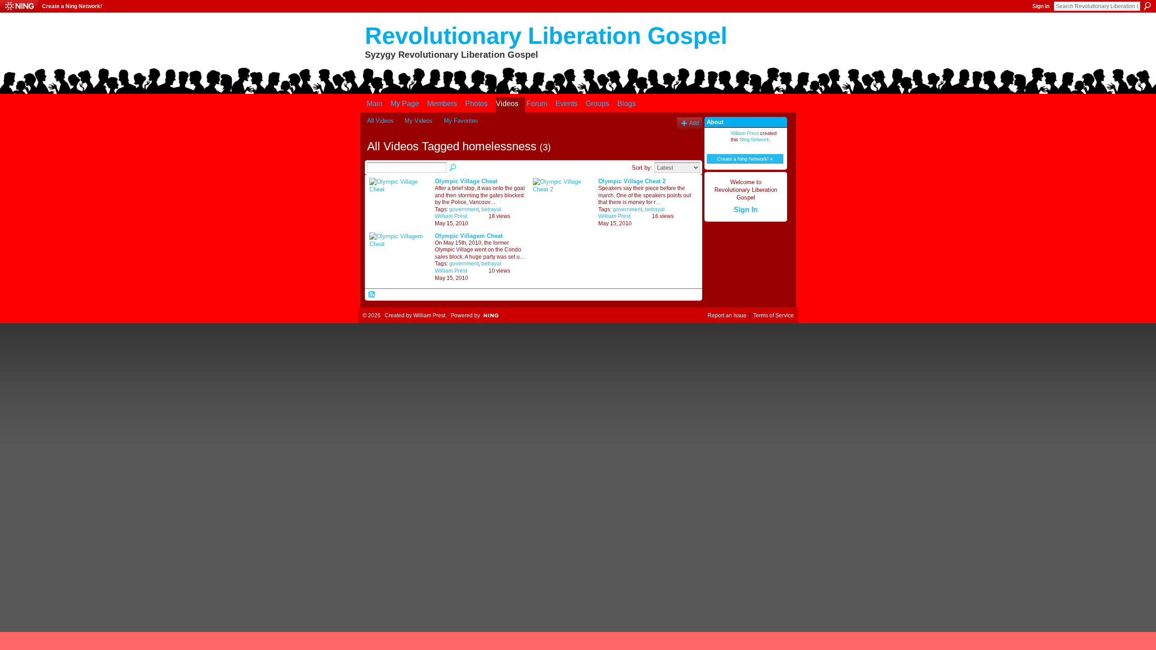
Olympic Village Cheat (466, 181)
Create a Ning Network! (72, 6)
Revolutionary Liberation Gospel (546, 36)
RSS (372, 295)
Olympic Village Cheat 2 (632, 181)
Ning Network (754, 139)
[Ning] (19, 6)
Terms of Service (773, 315)
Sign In (1040, 6)
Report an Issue (727, 315)
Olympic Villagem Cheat (469, 235)
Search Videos (453, 168)
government (464, 209)
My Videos (419, 120)
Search (1147, 6)
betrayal (491, 209)
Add (694, 123)
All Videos (380, 120)
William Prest (451, 216)
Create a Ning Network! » (745, 159)
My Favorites (461, 120)
